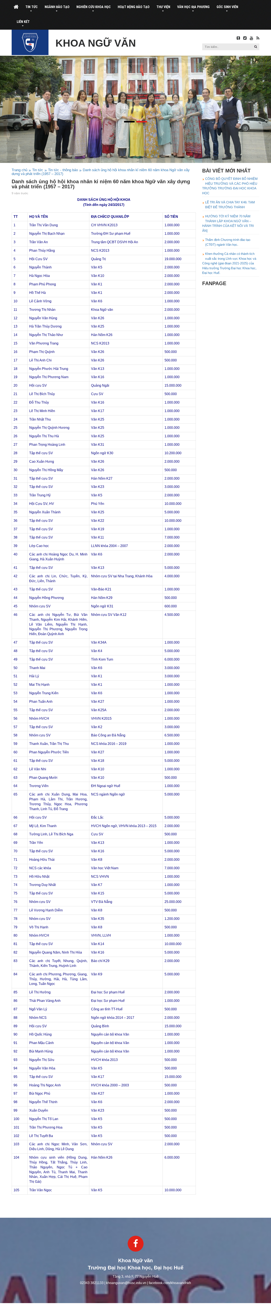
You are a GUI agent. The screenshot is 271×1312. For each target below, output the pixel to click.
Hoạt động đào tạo (133, 7)
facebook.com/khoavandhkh (170, 1283)
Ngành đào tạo (57, 7)
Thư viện (163, 7)
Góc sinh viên (227, 7)
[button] (255, 46)
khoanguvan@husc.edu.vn (126, 1283)
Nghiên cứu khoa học (93, 7)
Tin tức (31, 7)
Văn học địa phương (193, 7)
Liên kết (23, 22)
